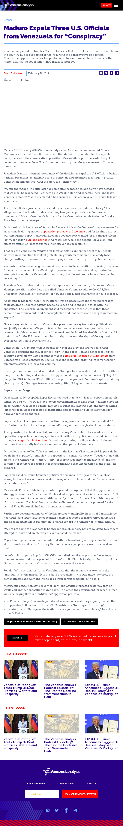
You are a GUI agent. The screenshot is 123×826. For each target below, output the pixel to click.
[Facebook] (66, 810)
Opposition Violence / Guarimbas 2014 (31, 621)
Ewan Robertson (13, 73)
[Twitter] (57, 810)
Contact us (65, 783)
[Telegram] (75, 810)
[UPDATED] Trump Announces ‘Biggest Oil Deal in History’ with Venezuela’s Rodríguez (101, 689)
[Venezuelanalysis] (19, 5)
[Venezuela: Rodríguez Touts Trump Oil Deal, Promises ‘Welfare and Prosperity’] (21, 669)
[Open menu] (115, 5)
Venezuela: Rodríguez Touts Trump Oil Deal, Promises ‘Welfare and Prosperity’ (20, 689)
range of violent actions (32, 440)
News (8, 20)
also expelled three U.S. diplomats (86, 355)
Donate (106, 5)
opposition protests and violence (64, 231)
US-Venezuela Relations (80, 621)
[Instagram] (47, 810)
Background (36, 783)
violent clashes (37, 239)
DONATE (17, 638)
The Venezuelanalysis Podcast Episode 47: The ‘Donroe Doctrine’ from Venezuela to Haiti (60, 691)
